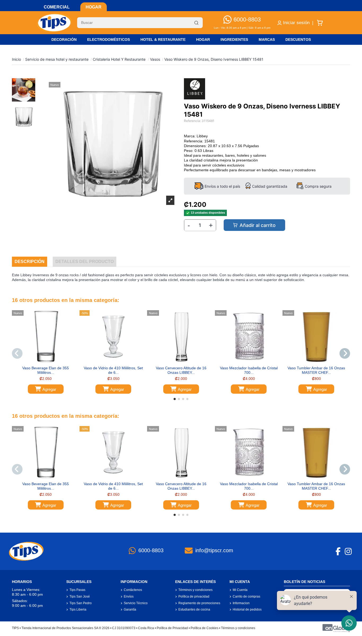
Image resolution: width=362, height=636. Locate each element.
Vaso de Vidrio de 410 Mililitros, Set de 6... (113, 370)
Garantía (130, 609)
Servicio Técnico (136, 603)
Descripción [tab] (30, 261)
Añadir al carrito (258, 225)
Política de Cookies (204, 628)
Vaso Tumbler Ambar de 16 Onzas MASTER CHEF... (316, 370)
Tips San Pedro (80, 603)
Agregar (49, 389)
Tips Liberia (77, 609)
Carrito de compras (246, 596)
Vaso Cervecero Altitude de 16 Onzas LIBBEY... (181, 370)
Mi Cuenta (240, 590)
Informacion (241, 603)
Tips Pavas (77, 590)
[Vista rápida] (49, 361)
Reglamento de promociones (199, 603)
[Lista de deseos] (41, 361)
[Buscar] (196, 23)
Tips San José (79, 596)
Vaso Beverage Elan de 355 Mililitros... (45, 370)
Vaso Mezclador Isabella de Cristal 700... (249, 370)
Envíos (129, 596)
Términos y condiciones (195, 590)
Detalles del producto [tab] (84, 261)
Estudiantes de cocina (194, 609)
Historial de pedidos (247, 609)
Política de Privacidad (172, 628)
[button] (175, 399)
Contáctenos (133, 590)
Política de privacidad (193, 596)
